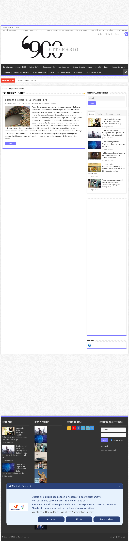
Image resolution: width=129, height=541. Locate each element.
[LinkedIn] (109, 34)
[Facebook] (104, 34)
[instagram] (111, 34)
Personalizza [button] (107, 519)
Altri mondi (78, 72)
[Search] (126, 34)
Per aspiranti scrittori (93, 72)
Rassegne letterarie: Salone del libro (26, 99)
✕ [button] (119, 486)
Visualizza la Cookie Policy (45, 512)
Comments (109, 114)
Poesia (51, 72)
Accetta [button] (51, 519)
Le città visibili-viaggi (21, 72)
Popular (99, 114)
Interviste (6, 72)
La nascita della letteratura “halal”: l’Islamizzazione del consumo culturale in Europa (112, 121)
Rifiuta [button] (79, 519)
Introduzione (8, 67)
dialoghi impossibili (94, 67)
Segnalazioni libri (49, 67)
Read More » (10, 143)
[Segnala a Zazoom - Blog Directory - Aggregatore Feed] (89, 345)
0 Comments (45, 103)
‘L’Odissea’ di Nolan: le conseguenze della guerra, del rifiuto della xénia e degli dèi (113, 133)
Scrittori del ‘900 (34, 67)
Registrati (104, 446)
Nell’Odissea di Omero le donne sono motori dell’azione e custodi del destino (113, 155)
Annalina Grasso (12, 103)
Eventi (106, 67)
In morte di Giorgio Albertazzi (26, 80)
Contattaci (34, 30)
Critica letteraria (79, 67)
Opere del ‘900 (20, 67)
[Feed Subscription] (84, 94)
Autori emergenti (64, 67)
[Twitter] (106, 34)
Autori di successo (63, 72)
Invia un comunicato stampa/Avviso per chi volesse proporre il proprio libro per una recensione (80, 30)
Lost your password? (108, 450)
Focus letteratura (118, 67)
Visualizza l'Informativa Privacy (77, 512)
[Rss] (98, 34)
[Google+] (101, 34)
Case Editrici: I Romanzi (10, 30)
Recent (91, 114)
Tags (118, 114)
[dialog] (64, 504)
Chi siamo (24, 30)
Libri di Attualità (121, 30)
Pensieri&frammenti (39, 72)
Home (42, 30)
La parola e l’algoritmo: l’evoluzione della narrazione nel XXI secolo (113, 144)
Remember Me (117, 440)
